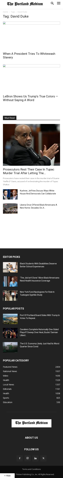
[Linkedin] (35, 458)
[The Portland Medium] (25, 4)
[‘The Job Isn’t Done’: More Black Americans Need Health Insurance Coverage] (10, 281)
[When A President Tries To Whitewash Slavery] (31, 36)
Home (5, 12)
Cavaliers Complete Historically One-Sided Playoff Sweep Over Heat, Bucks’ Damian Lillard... (39, 332)
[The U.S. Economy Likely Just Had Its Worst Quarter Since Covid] (10, 347)
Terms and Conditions (31, 469)
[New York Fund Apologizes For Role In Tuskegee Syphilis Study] (10, 295)
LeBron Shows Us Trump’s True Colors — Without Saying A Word (30, 98)
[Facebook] (20, 458)
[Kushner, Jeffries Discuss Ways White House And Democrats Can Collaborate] (10, 194)
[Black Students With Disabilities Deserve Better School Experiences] (10, 267)
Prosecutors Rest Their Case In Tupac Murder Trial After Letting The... (28, 171)
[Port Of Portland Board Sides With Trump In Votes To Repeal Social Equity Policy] (10, 319)
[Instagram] (27, 458)
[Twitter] (43, 458)
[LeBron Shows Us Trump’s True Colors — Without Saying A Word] (31, 78)
